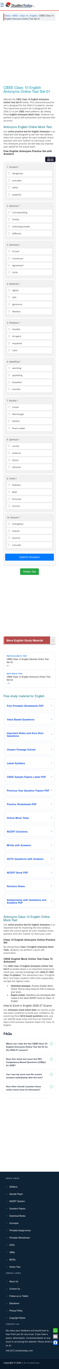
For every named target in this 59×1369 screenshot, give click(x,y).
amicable (16, 180)
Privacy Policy (16, 1310)
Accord (15, 251)
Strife (15, 272)
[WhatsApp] (55, 1330)
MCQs (12, 1259)
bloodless (17, 382)
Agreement (17, 265)
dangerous (17, 173)
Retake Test (29, 571)
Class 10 (24, 15)
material (16, 453)
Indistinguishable (21, 226)
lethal (15, 187)
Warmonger (18, 414)
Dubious (16, 484)
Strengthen (18, 524)
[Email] (55, 1336)
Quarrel (16, 537)
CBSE (15, 15)
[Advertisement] (29, 54)
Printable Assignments (20, 1230)
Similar (15, 219)
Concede (16, 545)
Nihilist (16, 421)
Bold (14, 492)
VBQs (12, 1252)
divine (15, 460)
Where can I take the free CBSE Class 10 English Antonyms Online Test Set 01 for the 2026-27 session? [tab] (27, 1046)
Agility (15, 290)
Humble (16, 329)
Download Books (17, 1215)
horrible (16, 389)
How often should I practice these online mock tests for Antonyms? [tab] (23, 1088)
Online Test (14, 1266)
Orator (15, 407)
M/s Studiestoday (31, 1362)
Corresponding (19, 212)
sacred (15, 446)
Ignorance (17, 304)
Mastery (16, 311)
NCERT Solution (17, 1201)
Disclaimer (14, 1303)
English (33, 15)
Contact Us (14, 1288)
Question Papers (17, 1208)
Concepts (13, 1223)
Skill (14, 297)
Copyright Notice (17, 1317)
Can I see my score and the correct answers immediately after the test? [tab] (24, 1076)
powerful (16, 194)
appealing (17, 375)
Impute (16, 530)
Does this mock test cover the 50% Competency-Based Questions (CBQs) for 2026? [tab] (26, 1062)
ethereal (16, 467)
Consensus (17, 258)
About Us (13, 1281)
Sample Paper (16, 1193)
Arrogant (16, 336)
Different (16, 233)
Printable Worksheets (19, 1237)
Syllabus (13, 1186)
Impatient (17, 343)
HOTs (12, 1244)
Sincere (16, 506)
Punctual (16, 499)
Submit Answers (29, 557)
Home (7, 15)
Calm (14, 350)
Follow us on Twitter (18, 1295)
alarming (16, 368)
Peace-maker (18, 428)
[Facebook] (55, 1343)
